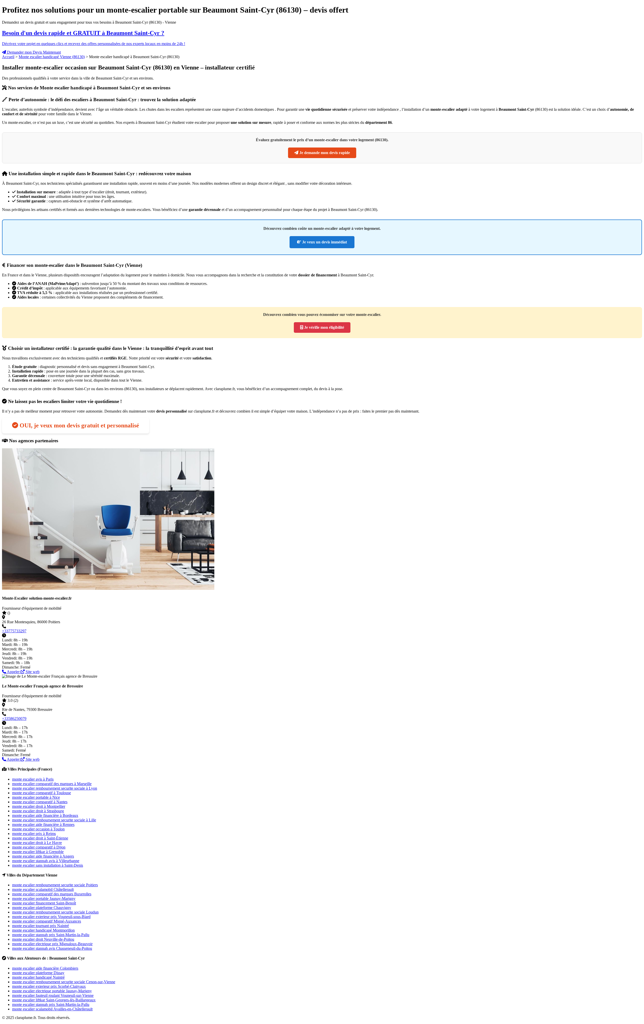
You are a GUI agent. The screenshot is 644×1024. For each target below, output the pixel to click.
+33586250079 (14, 718)
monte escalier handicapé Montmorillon (43, 930)
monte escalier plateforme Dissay (38, 973)
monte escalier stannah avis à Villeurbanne (45, 861)
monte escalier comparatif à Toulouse (41, 793)
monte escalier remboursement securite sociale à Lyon (54, 788)
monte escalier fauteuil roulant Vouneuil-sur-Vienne (53, 995)
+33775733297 (14, 631)
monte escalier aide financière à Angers (43, 856)
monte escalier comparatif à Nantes (39, 802)
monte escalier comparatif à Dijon (38, 847)
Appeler (13, 672)
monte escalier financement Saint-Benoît (44, 903)
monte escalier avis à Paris (33, 779)
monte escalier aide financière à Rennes (43, 824)
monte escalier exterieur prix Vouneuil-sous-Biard (51, 917)
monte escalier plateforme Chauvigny (41, 907)
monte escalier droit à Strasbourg (38, 811)
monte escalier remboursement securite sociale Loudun (55, 912)
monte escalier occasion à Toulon (38, 829)
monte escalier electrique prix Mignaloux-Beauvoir (52, 944)
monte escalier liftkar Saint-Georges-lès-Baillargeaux (54, 1000)
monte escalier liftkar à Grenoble (38, 852)
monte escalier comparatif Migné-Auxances (46, 921)
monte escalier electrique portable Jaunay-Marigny (52, 991)
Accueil (8, 57)
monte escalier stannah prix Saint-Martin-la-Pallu (50, 935)
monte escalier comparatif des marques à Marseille (52, 784)
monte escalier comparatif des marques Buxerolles (51, 894)
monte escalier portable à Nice (36, 797)
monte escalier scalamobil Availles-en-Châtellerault (52, 1009)
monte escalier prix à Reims (34, 833)
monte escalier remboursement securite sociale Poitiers (55, 885)
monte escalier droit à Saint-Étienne (40, 838)
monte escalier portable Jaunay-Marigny (43, 898)
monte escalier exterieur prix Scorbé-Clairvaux (49, 986)
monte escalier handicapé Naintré (38, 977)
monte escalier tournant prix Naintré (40, 926)
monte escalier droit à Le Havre (37, 842)
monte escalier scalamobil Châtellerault (43, 889)
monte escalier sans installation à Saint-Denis (47, 865)
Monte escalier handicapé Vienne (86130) (52, 57)
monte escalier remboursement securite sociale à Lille (54, 820)
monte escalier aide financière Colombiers (45, 968)
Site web (32, 672)
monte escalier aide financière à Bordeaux (45, 815)
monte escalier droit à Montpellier (38, 806)
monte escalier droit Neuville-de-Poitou (43, 939)
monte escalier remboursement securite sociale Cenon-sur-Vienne (63, 982)
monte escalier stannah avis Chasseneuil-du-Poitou (52, 948)
